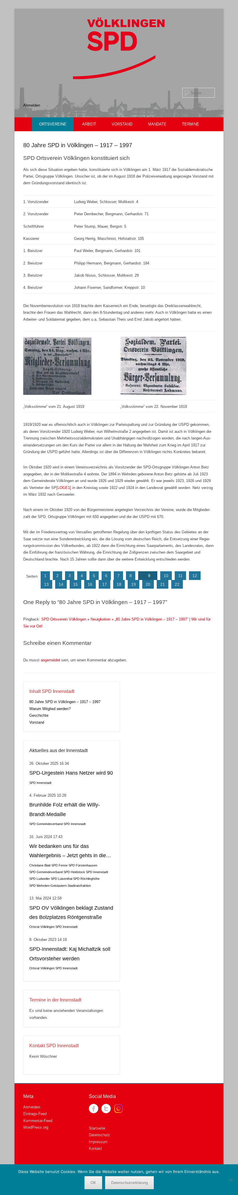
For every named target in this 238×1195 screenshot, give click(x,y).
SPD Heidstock (74, 872)
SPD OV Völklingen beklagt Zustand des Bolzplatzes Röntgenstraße (71, 912)
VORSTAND (122, 124)
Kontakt (95, 1148)
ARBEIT (89, 124)
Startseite (97, 1128)
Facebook (93, 1108)
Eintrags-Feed (35, 1114)
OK (93, 1183)
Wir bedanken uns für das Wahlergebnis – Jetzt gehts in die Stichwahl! (67, 851)
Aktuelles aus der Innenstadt (58, 750)
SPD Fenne (59, 865)
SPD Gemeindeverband (46, 824)
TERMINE (190, 124)
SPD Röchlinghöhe (86, 878)
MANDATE (157, 124)
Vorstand (36, 722)
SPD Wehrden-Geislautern (48, 885)
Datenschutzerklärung (129, 1183)
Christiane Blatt (40, 865)
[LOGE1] (63, 488)
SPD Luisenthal (61, 878)
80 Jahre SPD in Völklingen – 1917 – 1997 (77, 145)
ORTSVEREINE (52, 124)
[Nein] (231, 1180)
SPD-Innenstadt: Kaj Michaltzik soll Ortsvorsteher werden (69, 953)
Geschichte (38, 715)
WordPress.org (35, 1127)
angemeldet (50, 660)
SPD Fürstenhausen (82, 865)
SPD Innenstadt (40, 782)
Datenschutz (99, 1135)
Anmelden (31, 105)
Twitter (106, 1108)
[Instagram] (118, 1108)
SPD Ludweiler (39, 878)
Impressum (98, 1142)
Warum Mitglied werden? (50, 709)
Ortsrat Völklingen (42, 926)
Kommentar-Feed (37, 1121)
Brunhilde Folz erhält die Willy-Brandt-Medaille (64, 809)
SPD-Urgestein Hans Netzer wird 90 (71, 773)
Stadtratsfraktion (79, 885)
